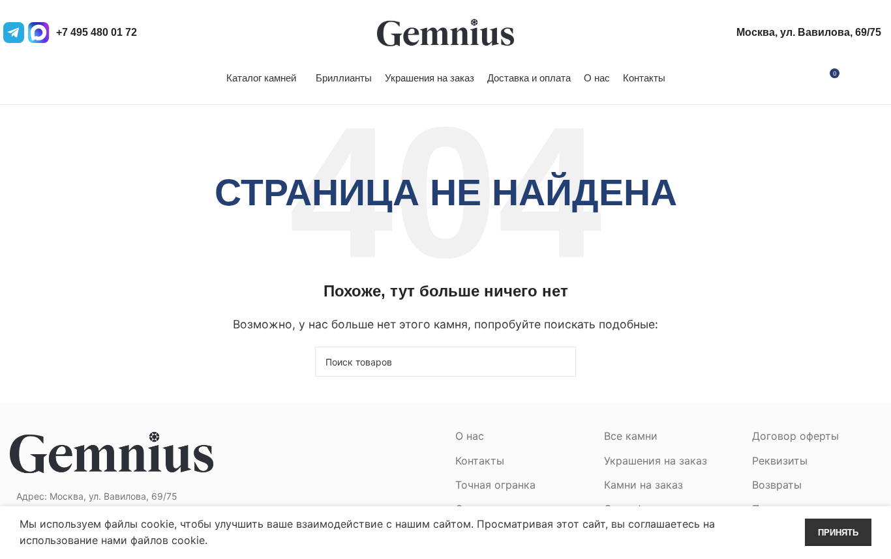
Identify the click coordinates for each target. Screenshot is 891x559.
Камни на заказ (643, 484)
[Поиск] (877, 78)
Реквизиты (780, 460)
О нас (469, 435)
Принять (838, 533)
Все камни (630, 435)
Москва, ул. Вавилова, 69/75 (808, 32)
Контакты (479, 460)
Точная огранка (495, 484)
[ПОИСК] (561, 362)
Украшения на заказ (655, 460)
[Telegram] (13, 32)
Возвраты (777, 484)
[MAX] (38, 32)
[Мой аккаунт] (805, 78)
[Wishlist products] (855, 78)
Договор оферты (795, 435)
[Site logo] (445, 31)
